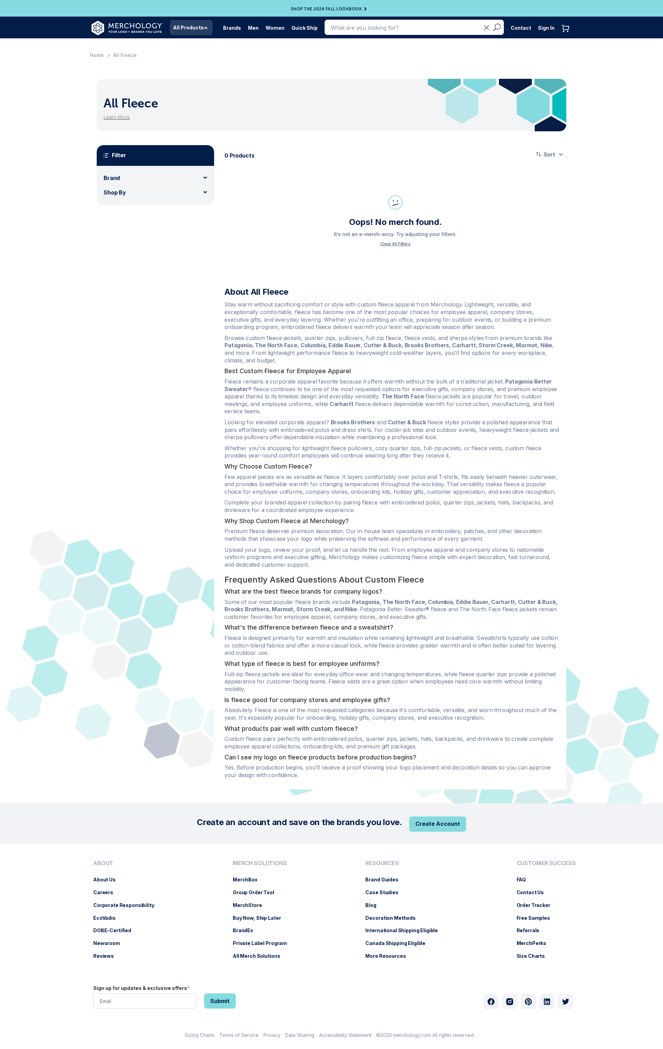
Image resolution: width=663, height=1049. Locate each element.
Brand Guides (385, 879)
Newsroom (110, 943)
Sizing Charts (199, 1035)
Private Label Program (263, 943)
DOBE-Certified (115, 930)
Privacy (271, 1035)
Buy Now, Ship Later (260, 918)
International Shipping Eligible (405, 930)
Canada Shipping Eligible (398, 943)
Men (253, 28)
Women (275, 28)
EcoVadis (108, 918)
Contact (521, 28)
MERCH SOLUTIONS (260, 863)
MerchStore (251, 905)
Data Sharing (299, 1035)
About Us (108, 879)
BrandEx (246, 930)
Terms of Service (239, 1035)
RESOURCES (382, 863)
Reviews (107, 956)
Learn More (117, 117)
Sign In (546, 28)
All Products (188, 27)
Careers (106, 892)
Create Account (437, 823)
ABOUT (103, 863)
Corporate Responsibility (127, 905)
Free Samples (536, 918)
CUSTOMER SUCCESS (546, 863)
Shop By (115, 192)
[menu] (125, 912)
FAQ (524, 879)
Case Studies (385, 892)
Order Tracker (536, 905)
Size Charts (534, 956)
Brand (112, 177)
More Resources (389, 956)
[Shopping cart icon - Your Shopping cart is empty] (567, 35)
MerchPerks (535, 943)
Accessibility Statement (345, 1035)
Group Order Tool (257, 892)
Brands (232, 28)
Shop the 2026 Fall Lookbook (326, 9)
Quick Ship (304, 28)
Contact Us (533, 892)
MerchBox (249, 879)
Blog (374, 905)
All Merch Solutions (260, 956)
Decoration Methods (393, 918)
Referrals (531, 930)
